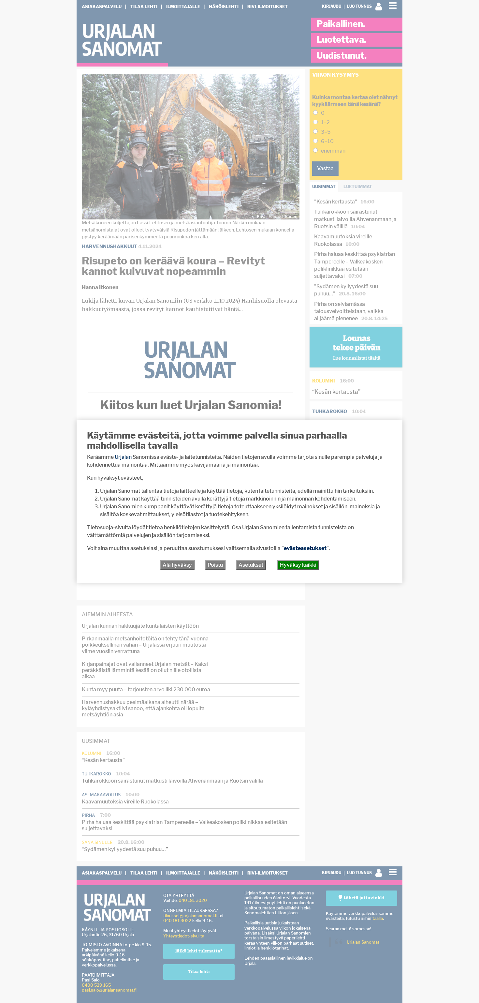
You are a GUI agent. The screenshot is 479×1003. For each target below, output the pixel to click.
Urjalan (123, 457)
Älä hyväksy (177, 565)
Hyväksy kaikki (298, 565)
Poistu (215, 565)
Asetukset (251, 565)
